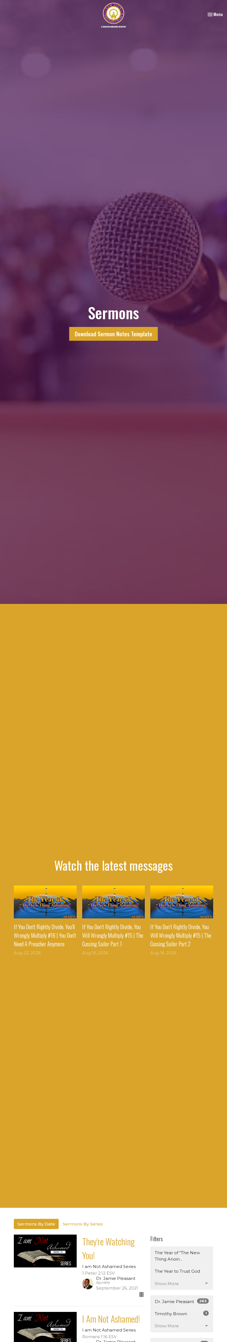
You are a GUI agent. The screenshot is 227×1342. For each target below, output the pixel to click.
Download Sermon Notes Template (113, 334)
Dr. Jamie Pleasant (181, 1301)
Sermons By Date (36, 1224)
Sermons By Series (83, 1224)
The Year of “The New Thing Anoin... (177, 1256)
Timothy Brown (181, 1313)
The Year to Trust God (177, 1271)
